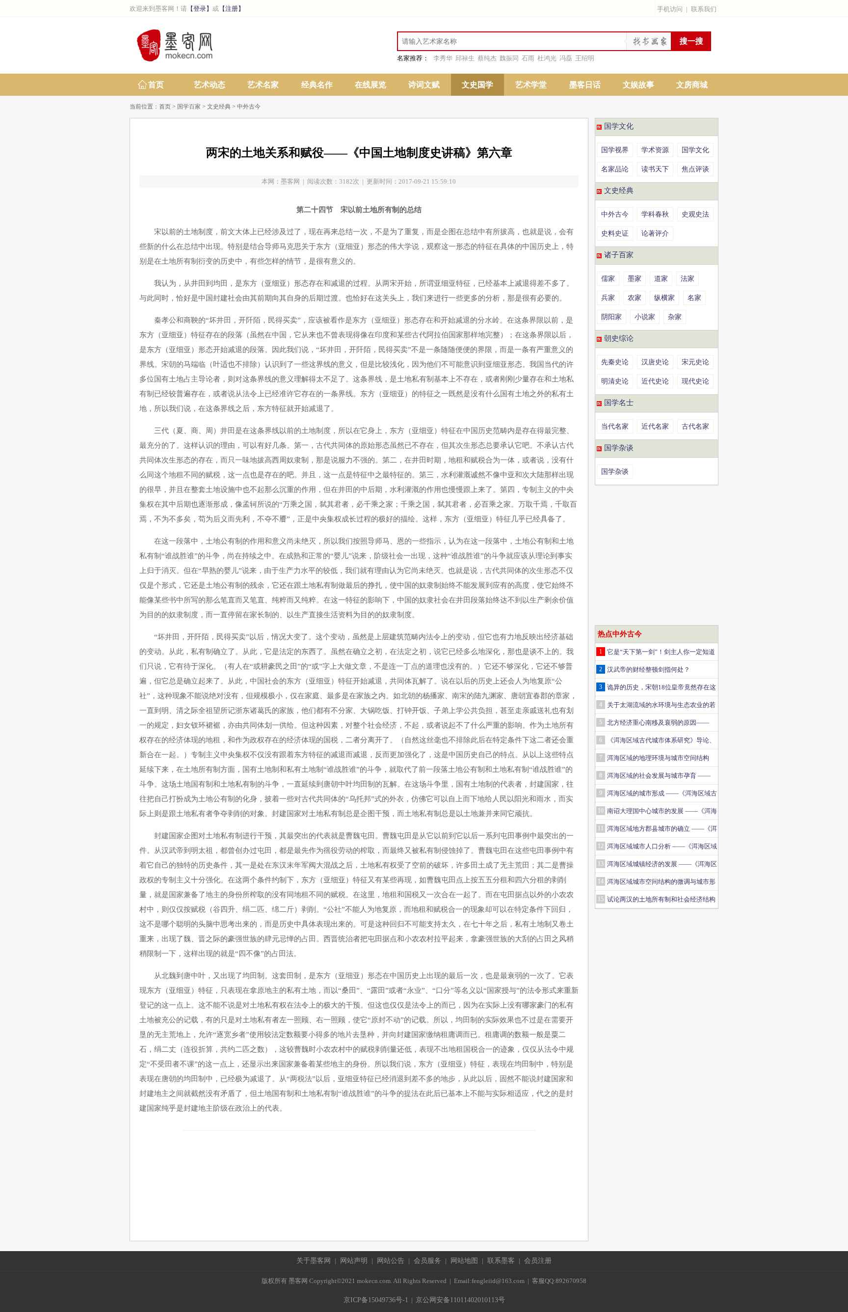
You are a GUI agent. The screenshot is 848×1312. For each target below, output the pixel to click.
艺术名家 (263, 85)
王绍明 (584, 58)
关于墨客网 (313, 1260)
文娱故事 (638, 85)
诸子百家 (619, 255)
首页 (156, 85)
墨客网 (290, 181)
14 (601, 881)
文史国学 (477, 85)
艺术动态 (209, 85)
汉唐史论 (655, 362)
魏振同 (509, 58)
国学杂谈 (619, 448)
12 (601, 846)
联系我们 (703, 9)
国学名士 (619, 403)
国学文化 (619, 126)
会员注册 (538, 1260)
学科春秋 (655, 214)
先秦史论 (615, 362)
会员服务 (427, 1260)
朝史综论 (619, 338)
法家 (687, 278)
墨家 (634, 278)
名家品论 (615, 169)
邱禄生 (465, 58)
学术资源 (655, 150)
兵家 (608, 297)
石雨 (528, 58)
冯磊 (565, 58)
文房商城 (692, 85)
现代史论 (695, 381)
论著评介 (655, 233)
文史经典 (219, 106)
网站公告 (390, 1260)
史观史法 (695, 214)
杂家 (675, 317)
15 (601, 899)
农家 (634, 297)
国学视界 (615, 150)
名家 (694, 297)
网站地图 (464, 1260)
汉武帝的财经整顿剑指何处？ (648, 669)
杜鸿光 (546, 58)
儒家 (608, 278)
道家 (661, 278)
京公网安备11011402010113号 (460, 1300)
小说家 (645, 317)
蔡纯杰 (487, 58)
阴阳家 (611, 317)
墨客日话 (585, 85)
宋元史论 (695, 362)
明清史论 (615, 381)
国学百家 (189, 106)
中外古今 (249, 106)
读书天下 (655, 169)
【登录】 (199, 8)
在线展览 (370, 85)
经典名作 (317, 85)
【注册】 (231, 8)
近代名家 (655, 426)
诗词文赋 (424, 85)
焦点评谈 (695, 169)
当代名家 (615, 426)
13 (601, 863)
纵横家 (664, 297)
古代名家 (695, 426)
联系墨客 (501, 1260)
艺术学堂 (531, 85)
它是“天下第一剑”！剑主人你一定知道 (661, 652)
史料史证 (615, 233)
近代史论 (655, 381)
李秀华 (442, 58)
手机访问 (670, 9)
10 (601, 810)
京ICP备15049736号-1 (376, 1300)
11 (601, 828)
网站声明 (354, 1260)
